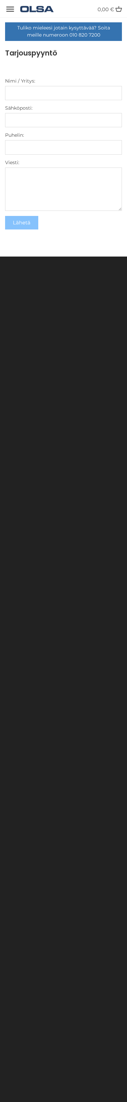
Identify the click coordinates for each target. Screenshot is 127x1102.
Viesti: (12, 162)
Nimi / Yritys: (20, 81)
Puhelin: (14, 135)
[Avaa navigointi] (10, 9)
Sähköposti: (19, 108)
